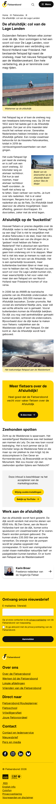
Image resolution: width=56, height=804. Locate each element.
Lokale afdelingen (13, 683)
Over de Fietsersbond (16, 673)
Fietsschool (9, 708)
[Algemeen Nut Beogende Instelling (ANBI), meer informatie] (5, 776)
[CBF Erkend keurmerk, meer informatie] (16, 776)
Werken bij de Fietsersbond (20, 678)
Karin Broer (23, 568)
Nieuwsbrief (10, 737)
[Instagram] (13, 753)
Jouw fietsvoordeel (14, 717)
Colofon (6, 790)
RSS (5, 783)
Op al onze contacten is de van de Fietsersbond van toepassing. (28, 621)
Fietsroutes (18, 15)
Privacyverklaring (12, 793)
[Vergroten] (49, 76)
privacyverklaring (37, 619)
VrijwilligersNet (12, 712)
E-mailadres (14, 605)
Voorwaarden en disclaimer (17, 797)
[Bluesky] (28, 753)
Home (5, 15)
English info (9, 786)
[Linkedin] (20, 753)
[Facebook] (5, 753)
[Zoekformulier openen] (34, 4)
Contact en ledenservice (18, 732)
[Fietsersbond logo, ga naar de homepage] (11, 4)
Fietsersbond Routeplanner (19, 703)
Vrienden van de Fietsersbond (21, 688)
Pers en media (11, 742)
